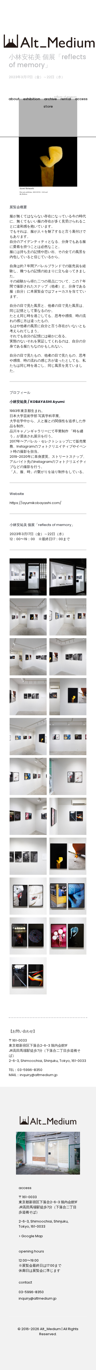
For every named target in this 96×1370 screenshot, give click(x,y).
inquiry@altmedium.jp (39, 1074)
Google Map (32, 1236)
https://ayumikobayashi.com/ (35, 502)
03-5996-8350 (29, 1069)
